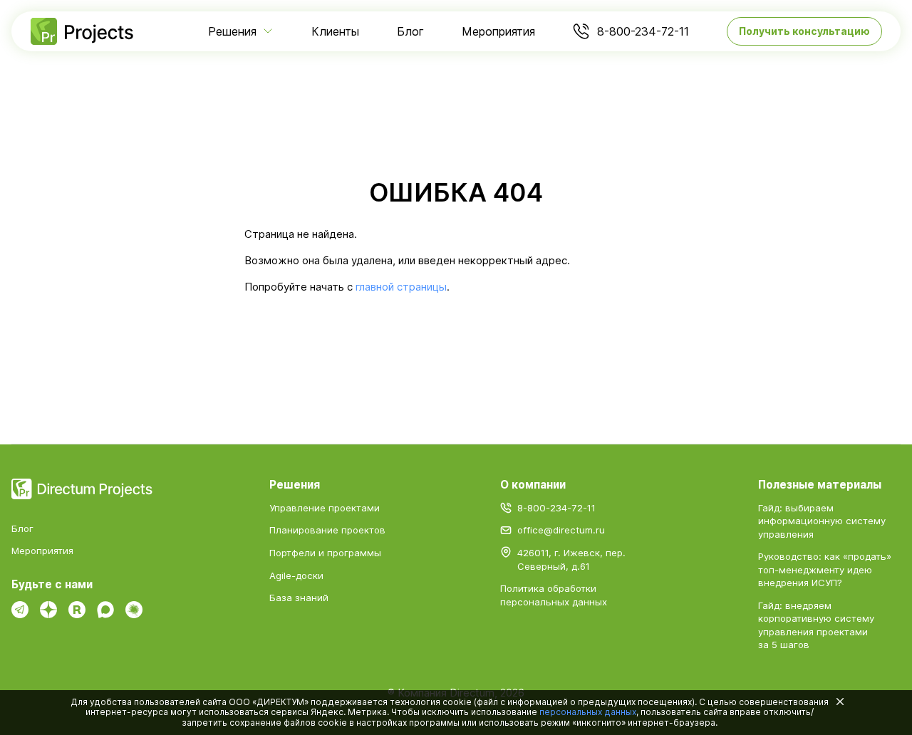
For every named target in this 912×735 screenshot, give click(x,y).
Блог (410, 31)
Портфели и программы (325, 552)
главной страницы (401, 287)
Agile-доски (296, 575)
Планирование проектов (327, 530)
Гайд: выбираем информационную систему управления (822, 521)
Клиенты (335, 31)
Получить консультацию (804, 31)
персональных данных (587, 712)
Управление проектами (324, 508)
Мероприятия (498, 31)
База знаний (298, 597)
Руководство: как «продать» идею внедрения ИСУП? (824, 569)
